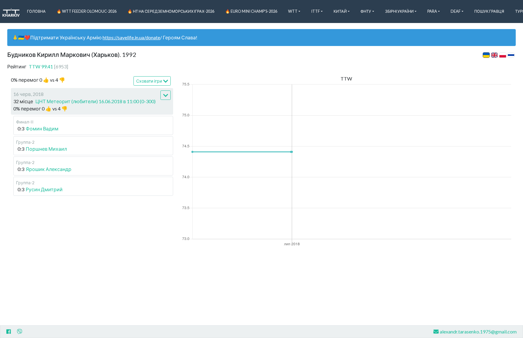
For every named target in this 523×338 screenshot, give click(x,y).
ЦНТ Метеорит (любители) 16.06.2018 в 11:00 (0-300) (95, 101)
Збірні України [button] (399, 11)
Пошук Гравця (489, 11)
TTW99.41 (48, 66)
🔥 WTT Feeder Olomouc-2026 (87, 11)
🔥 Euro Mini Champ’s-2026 (251, 11)
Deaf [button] (456, 11)
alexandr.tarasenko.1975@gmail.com (478, 331)
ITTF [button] (315, 11)
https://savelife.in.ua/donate (131, 37)
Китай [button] (340, 11)
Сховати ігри (149, 81)
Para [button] (432, 11)
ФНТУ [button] (365, 11)
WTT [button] (293, 11)
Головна (36, 11)
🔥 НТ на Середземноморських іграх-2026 (170, 11)
